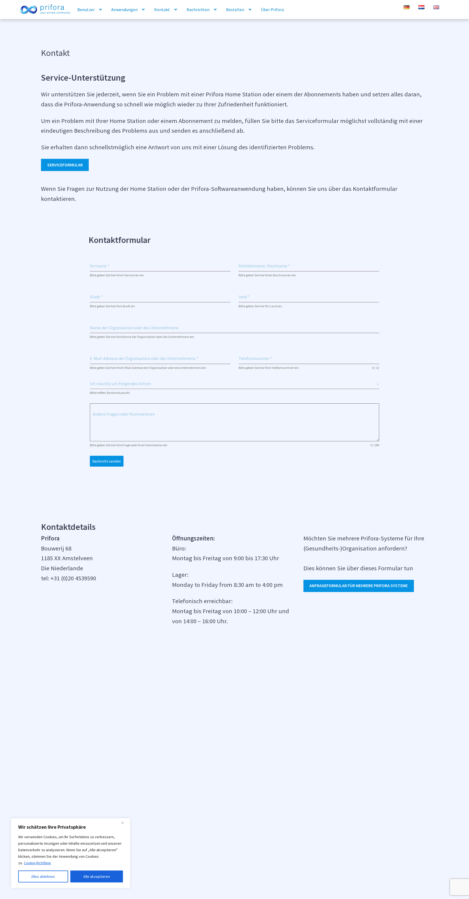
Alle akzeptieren (96, 876)
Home (45, 10)
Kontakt (162, 9)
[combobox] (234, 383)
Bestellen (235, 9)
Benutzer (86, 9)
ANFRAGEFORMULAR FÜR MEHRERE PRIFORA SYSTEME (358, 585)
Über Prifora (272, 9)
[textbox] (233, 383)
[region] (70, 853)
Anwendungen (124, 9)
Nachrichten (198, 9)
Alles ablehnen (43, 876)
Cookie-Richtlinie (37, 862)
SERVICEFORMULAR (65, 164)
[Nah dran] (124, 822)
